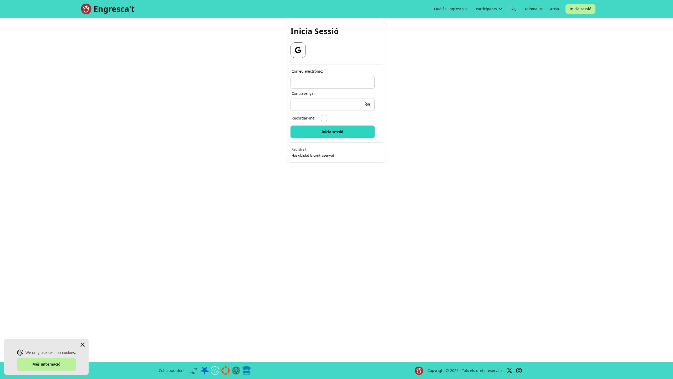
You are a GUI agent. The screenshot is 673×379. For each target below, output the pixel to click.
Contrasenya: (303, 93)
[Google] (298, 50)
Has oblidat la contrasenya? (313, 155)
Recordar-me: (303, 118)
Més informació (46, 364)
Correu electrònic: (307, 71)
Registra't (299, 149)
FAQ (513, 8)
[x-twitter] (509, 370)
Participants (486, 8)
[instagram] (519, 371)
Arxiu (554, 8)
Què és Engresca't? (450, 8)
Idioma (531, 8)
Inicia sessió (580, 8)
